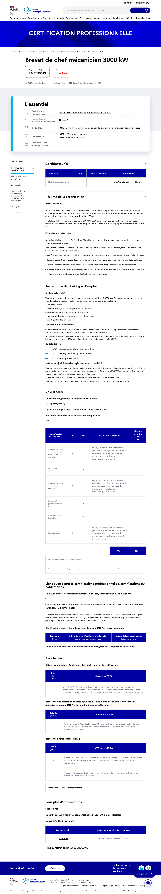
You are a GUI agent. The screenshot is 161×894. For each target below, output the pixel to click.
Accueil (13, 52)
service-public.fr (128, 886)
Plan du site (89, 891)
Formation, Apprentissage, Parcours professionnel (78, 18)
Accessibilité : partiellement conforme (108, 891)
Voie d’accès (54, 392)
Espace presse (27, 891)
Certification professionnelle (41, 18)
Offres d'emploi (15, 891)
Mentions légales (133, 891)
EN (99, 83)
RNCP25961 (63, 838)
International (142, 3)
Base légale (53, 658)
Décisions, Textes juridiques (138, 18)
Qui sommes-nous (18, 18)
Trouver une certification (27, 52)
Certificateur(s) (56, 163)
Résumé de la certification (64, 196)
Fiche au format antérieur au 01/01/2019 (66, 848)
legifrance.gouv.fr (109, 886)
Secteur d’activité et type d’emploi (71, 286)
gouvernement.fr (70, 886)
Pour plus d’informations (63, 802)
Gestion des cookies (77, 891)
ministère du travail (89, 886)
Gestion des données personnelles (57, 891)
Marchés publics (38, 891)
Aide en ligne (59, 83)
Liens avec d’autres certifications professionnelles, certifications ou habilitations (95, 585)
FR (95, 83)
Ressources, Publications (113, 18)
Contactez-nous (145, 891)
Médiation (127, 3)
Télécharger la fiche (37, 83)
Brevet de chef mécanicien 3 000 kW (85, 112)
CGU (124, 891)
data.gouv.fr (144, 886)
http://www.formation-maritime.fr (127, 182)
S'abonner (55, 868)
